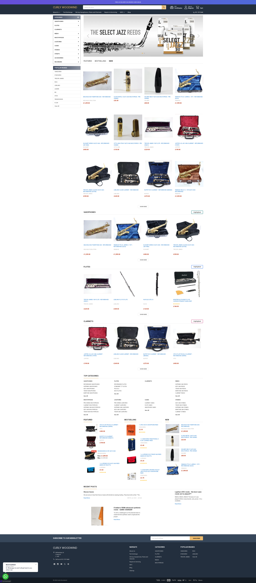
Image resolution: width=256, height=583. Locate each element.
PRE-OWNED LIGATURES (120, 403)
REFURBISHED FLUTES (120, 384)
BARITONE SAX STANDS (182, 409)
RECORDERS (58, 62)
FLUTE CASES (148, 405)
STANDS (57, 50)
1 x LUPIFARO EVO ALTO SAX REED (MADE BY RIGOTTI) (110, 464)
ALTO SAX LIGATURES (120, 409)
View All (57, 106)
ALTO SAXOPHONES (89, 388)
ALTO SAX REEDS (180, 386)
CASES (57, 45)
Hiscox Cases (89, 492)
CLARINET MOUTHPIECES (91, 405)
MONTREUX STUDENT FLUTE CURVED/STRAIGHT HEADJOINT (182, 300)
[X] (64, 564)
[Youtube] (61, 564)
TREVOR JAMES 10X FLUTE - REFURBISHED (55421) (156, 144)
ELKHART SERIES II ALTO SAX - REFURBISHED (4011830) (96, 144)
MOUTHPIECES (59, 37)
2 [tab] (144, 53)
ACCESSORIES (59, 58)
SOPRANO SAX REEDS (181, 384)
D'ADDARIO (58, 75)
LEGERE (57, 89)
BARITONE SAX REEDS (181, 391)
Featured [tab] (88, 61)
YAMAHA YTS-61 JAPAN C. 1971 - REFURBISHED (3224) (189, 97)
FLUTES (57, 25)
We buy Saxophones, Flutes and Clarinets (88, 12)
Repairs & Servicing (110, 12)
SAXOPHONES (59, 21)
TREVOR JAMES (59, 78)
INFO (121, 12)
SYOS (56, 96)
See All (86, 396)
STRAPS (57, 54)
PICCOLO (116, 388)
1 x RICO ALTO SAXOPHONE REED (148, 425)
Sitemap (132, 570)
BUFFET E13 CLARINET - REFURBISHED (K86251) (106, 437)
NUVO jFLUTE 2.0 (148, 299)
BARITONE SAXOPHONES (91, 393)
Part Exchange (67, 12)
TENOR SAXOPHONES (90, 391)
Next (198, 36)
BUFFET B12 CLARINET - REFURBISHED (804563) (158, 190)
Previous (88, 36)
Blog (129, 12)
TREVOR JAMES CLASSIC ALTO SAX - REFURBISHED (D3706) (94, 190)
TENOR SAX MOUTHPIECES (91, 411)
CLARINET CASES (149, 403)
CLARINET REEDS (180, 393)
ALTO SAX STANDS (180, 403)
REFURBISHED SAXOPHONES (92, 384)
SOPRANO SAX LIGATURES (121, 407)
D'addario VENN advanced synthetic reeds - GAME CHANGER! (127, 509)
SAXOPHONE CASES (150, 407)
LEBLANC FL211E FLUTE (121, 299)
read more (87, 498)
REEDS (56, 33)
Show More (143, 206)
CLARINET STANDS (180, 411)
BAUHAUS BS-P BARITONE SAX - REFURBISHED (97, 97)
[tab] (90, 212)
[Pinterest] (68, 564)
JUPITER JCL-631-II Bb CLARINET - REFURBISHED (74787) (189, 144)
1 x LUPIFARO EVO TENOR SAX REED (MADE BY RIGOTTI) (150, 455)
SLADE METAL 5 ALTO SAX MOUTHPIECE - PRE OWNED (127, 97)
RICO (56, 82)
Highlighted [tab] (197, 212)
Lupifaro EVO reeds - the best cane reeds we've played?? (188, 493)
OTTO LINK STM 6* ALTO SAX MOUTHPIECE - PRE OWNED (128, 144)
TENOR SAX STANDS (181, 405)
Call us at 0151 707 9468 (62, 559)
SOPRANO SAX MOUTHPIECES (92, 407)
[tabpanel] (143, 36)
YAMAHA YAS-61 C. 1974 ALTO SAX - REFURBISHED (185, 190)
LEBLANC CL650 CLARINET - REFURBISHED (126, 190)
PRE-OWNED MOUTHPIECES (91, 403)
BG (55, 92)
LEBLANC (57, 85)
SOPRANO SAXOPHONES (90, 386)
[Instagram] (57, 564)
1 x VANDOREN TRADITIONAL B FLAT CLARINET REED (149, 439)
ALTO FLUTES (117, 391)
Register (191, 8)
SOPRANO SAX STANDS (181, 407)
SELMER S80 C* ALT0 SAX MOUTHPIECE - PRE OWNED (157, 97)
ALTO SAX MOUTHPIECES (90, 409)
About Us (56, 12)
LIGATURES (58, 41)
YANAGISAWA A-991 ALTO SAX (107, 451)
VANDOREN (58, 71)
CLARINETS (58, 29)
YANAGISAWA (59, 99)
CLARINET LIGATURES (120, 405)
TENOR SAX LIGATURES (120, 411)
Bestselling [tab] (100, 61)
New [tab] (111, 61)
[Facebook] (54, 564)
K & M (56, 102)
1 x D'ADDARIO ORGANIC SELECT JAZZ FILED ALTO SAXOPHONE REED (150, 471)
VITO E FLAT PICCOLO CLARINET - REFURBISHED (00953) (182, 354)
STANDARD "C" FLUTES (120, 386)
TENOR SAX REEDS (180, 388)
